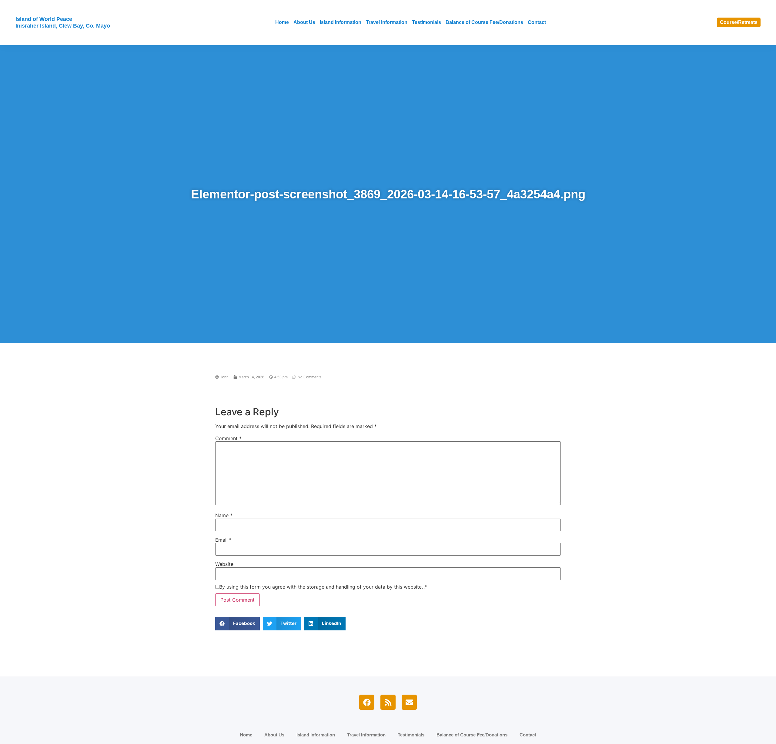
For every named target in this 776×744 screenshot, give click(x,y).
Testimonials (426, 22)
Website (224, 564)
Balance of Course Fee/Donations (484, 22)
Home (282, 22)
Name (223, 515)
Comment (228, 438)
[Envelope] (409, 702)
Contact (537, 22)
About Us (304, 22)
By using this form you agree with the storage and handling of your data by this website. (323, 586)
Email (223, 539)
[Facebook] (366, 702)
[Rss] (388, 702)
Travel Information (386, 22)
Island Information (340, 22)
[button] (237, 623)
